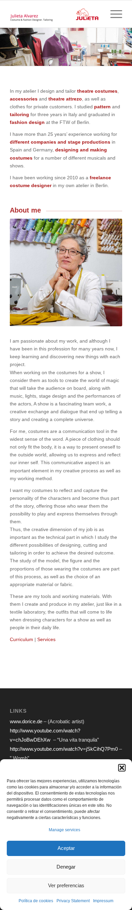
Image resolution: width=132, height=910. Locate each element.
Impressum (103, 900)
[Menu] (113, 14)
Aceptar (66, 848)
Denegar (66, 867)
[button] (121, 767)
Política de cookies (36, 900)
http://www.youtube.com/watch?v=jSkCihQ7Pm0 (64, 749)
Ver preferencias (66, 885)
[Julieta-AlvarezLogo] (55, 14)
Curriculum (21, 639)
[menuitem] (113, 14)
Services (46, 639)
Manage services (64, 829)
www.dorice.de (27, 721)
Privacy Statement (73, 900)
